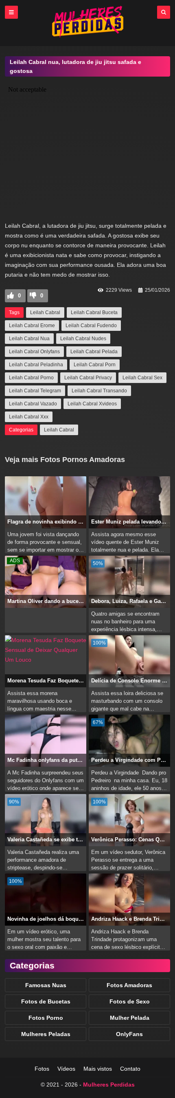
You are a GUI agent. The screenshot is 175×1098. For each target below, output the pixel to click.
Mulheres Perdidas (109, 1084)
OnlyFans (129, 1034)
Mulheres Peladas (45, 1034)
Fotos (42, 1068)
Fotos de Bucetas (45, 1001)
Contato (130, 1068)
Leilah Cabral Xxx (28, 417)
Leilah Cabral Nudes (83, 338)
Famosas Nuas (45, 985)
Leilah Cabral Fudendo (91, 325)
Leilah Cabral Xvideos (92, 404)
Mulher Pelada (129, 1017)
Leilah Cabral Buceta (94, 312)
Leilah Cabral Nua (29, 338)
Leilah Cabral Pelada (94, 351)
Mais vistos (97, 1068)
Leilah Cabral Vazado (33, 404)
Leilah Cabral (45, 312)
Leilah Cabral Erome (32, 325)
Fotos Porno (45, 1017)
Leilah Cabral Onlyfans (34, 351)
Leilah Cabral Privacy (88, 378)
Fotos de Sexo (129, 1001)
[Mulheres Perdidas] (87, 35)
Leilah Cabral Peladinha (36, 364)
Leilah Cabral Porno (31, 378)
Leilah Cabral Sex (142, 378)
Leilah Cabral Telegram (35, 391)
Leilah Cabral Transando (99, 391)
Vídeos (66, 1068)
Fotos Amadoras (129, 985)
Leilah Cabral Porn (95, 364)
